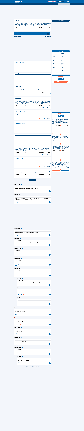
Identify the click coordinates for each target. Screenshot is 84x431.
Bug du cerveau (18, 134)
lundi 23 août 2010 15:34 (18, 260)
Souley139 (17, 327)
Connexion (68, 1)
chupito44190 (17, 347)
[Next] (38, 366)
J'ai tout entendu (18, 98)
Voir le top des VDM (60, 81)
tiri (19, 278)
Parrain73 (17, 337)
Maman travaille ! (18, 86)
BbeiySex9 (17, 258)
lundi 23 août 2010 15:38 (18, 270)
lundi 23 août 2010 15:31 (18, 240)
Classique (17, 20)
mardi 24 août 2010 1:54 (21, 290)
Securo (16, 238)
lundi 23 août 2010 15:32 (18, 250)
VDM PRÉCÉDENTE (17, 36)
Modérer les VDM (60, 1)
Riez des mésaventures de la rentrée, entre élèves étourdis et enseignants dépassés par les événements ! (32, 33)
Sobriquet (17, 73)
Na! (19, 356)
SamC (19, 297)
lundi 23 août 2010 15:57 (18, 349)
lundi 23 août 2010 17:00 (21, 280)
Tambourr (17, 184)
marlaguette (17, 248)
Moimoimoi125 (17, 194)
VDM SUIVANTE (48, 36)
